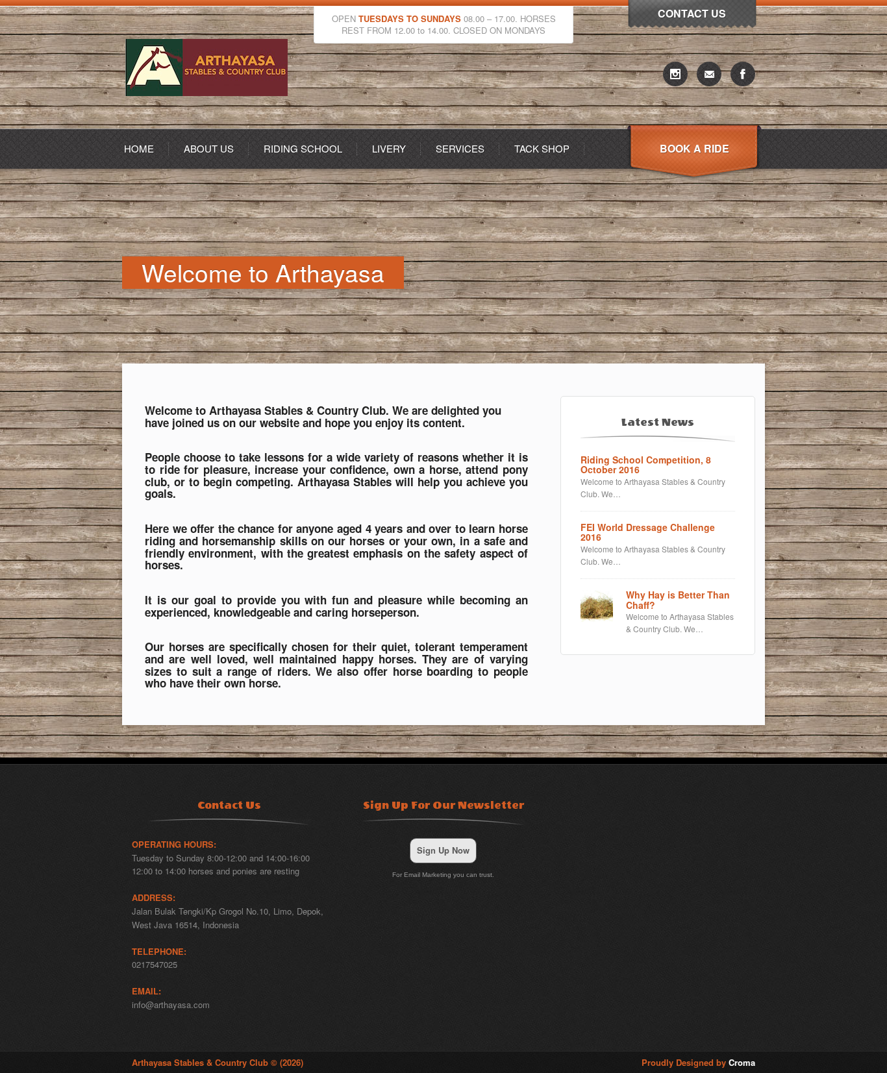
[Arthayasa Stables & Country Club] (210, 125)
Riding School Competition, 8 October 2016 (646, 465)
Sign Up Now (443, 850)
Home (139, 148)
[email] (709, 74)
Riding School (303, 148)
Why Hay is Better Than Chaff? (678, 600)
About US (209, 148)
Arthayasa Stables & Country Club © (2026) (217, 1062)
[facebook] (743, 74)
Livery (389, 148)
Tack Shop (541, 148)
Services (460, 148)
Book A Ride (694, 148)
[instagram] (675, 74)
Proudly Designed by (698, 1062)
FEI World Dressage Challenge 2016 (648, 533)
